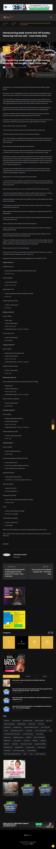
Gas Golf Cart (29, 730)
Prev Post (42, 75)
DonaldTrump (32, 724)
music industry (17, 740)
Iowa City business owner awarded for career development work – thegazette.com (32, 698)
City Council (49, 720)
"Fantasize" (6, 720)
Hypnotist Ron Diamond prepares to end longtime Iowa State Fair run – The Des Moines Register (31, 707)
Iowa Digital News (32, 842)
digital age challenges (9, 724)
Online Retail (15, 744)
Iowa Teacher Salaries (28, 734)
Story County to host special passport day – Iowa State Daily (41, 572)
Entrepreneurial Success (17, 730)
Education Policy (17, 727)
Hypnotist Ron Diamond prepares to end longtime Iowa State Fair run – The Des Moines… (10, 810)
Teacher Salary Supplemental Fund (12, 754)
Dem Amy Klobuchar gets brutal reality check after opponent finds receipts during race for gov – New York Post (32, 689)
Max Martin (28, 737)
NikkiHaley (35, 740)
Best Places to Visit (27, 720)
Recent (11, 676)
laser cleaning (39, 734)
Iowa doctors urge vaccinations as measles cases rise (28, 680)
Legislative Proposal (18, 737)
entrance (6, 730)
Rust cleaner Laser (30, 747)
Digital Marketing (22, 724)
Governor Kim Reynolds (41, 730)
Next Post (49, 75)
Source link (5, 543)
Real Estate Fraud (8, 747)
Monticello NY (7, 740)
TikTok (24, 754)
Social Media (7, 750)
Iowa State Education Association (12, 734)
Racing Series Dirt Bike (40, 744)
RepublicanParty (19, 747)
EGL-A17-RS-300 (45, 727)
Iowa (50, 730)
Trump (31, 754)
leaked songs (7, 737)
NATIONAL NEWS (7, 56)
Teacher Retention (31, 750)
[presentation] (49, 633)
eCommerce (41, 724)
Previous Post (11, 567)
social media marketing (18, 750)
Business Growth (39, 720)
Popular (28, 676)
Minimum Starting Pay (39, 737)
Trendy (45, 676)
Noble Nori (6, 744)
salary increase (41, 747)
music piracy (27, 740)
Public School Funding (26, 744)
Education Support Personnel (31, 727)
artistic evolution (16, 720)
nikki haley (43, 740)
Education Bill (7, 727)
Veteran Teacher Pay (40, 754)
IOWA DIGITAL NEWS (20, 555)
